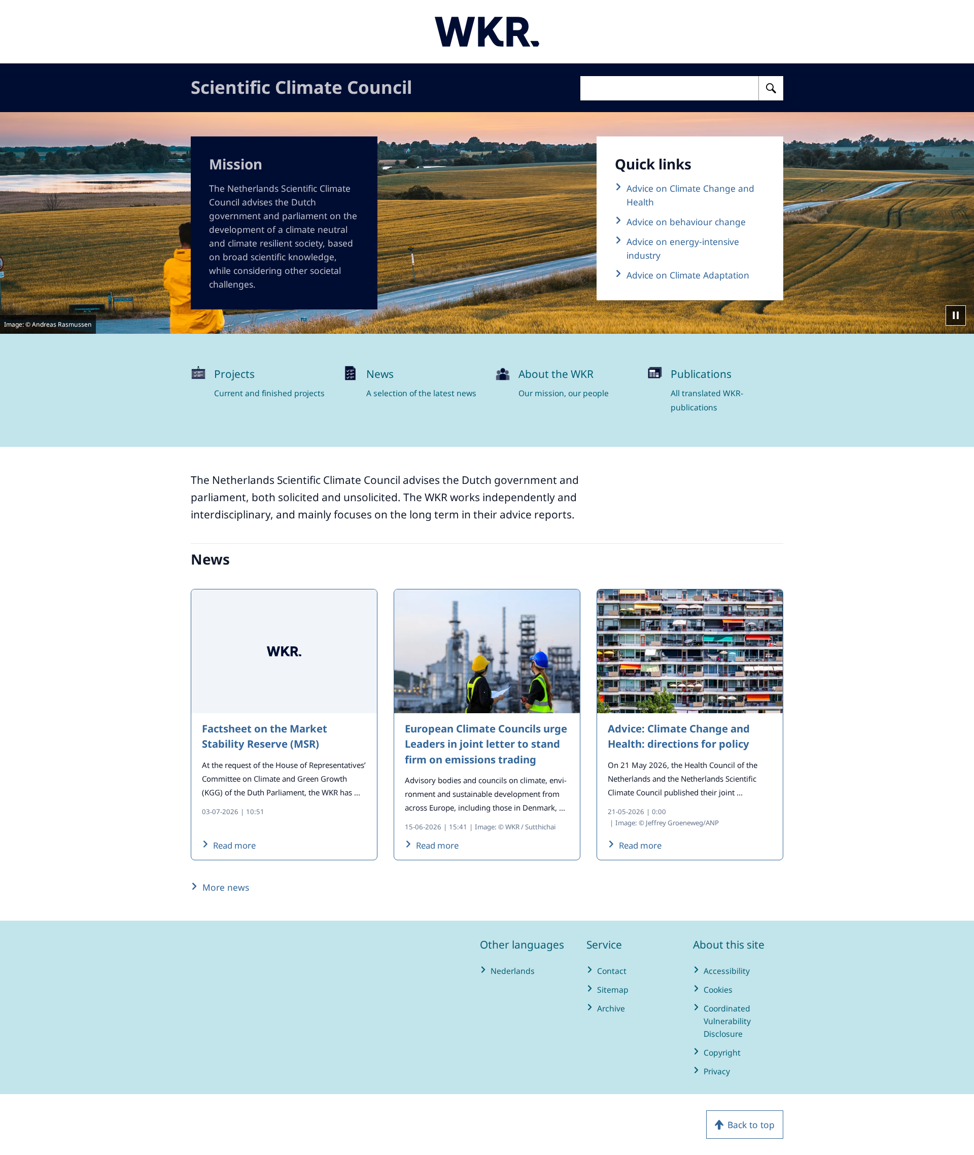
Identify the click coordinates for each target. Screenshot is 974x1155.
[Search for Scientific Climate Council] (771, 88)
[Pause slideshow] (956, 315)
